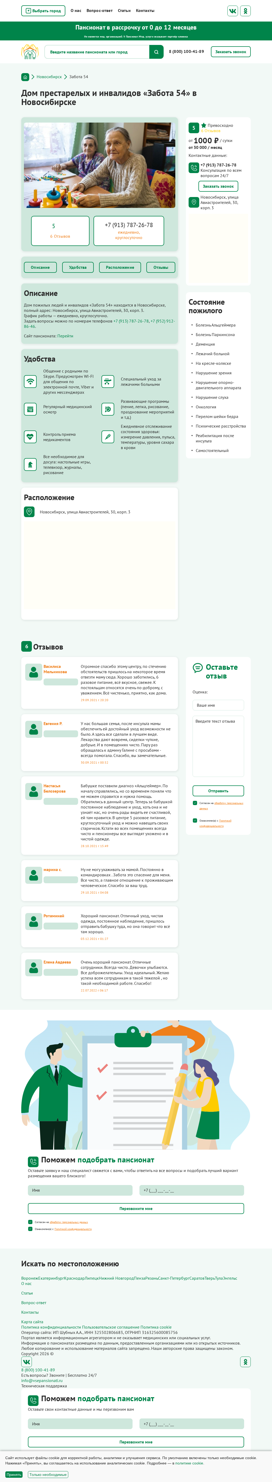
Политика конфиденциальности (51, 1327)
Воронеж (29, 1278)
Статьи (124, 10)
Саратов (197, 1278)
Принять (14, 1474)
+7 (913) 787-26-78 (129, 225)
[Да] (195, 803)
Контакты (145, 10)
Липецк (92, 1278)
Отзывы (161, 267)
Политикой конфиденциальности (73, 1229)
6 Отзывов (210, 130)
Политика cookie (156, 1327)
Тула (219, 1278)
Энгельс (230, 1278)
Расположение (120, 267)
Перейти (65, 335)
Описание (40, 267)
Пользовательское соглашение (110, 1327)
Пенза (139, 1278)
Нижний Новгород (116, 1278)
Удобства (78, 267)
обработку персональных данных (69, 1222)
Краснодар (74, 1278)
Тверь (210, 1278)
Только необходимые (48, 1474)
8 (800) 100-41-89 (186, 51)
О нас (76, 10)
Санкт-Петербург (173, 1278)
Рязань (151, 1278)
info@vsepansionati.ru (42, 1380)
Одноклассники (245, 11)
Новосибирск (49, 76)
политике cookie (189, 1463)
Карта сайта (32, 1321)
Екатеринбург (51, 1278)
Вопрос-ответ (100, 10)
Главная (25, 77)
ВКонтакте (232, 11)
